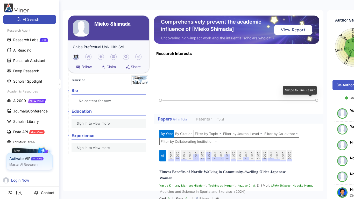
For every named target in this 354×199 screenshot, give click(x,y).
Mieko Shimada (112, 24)
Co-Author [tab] (345, 85)
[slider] (160, 100)
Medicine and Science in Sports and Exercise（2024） (203, 191)
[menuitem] (29, 19)
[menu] (29, 96)
